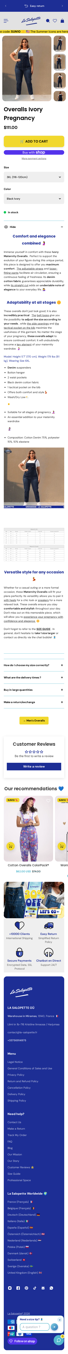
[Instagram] (10, 1288)
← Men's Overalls (34, 720)
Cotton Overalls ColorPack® (28, 865)
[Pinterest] (26, 1288)
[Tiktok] (35, 1288)
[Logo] (30, 20)
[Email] (43, 1288)
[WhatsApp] (51, 1288)
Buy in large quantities (18, 690)
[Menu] (6, 21)
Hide (13, 227)
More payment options (34, 158)
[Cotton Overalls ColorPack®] (28, 829)
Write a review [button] (34, 766)
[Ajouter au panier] (10, 846)
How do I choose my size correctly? (26, 665)
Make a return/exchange (19, 702)
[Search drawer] (47, 21)
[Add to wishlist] (48, 800)
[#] (34, 900)
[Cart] (62, 21)
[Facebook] (18, 1288)
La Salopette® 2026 (19, 1313)
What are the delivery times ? (22, 677)
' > (10, 6)
